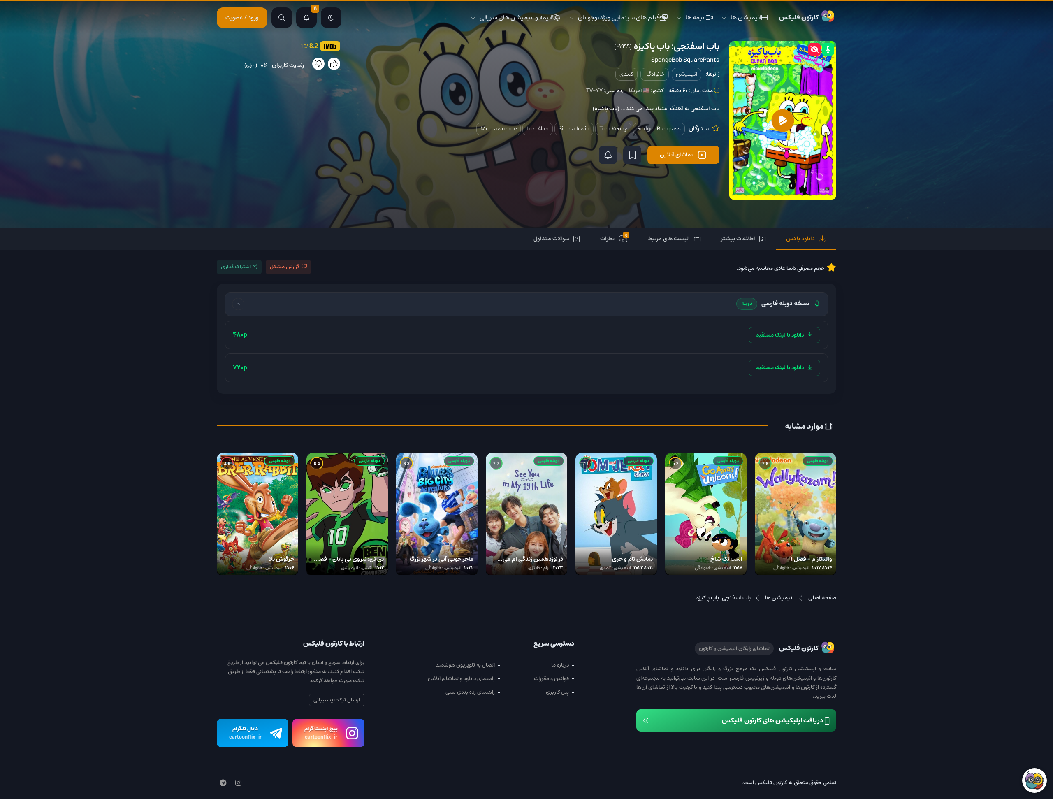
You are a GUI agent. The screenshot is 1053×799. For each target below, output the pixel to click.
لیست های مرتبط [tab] (668, 239)
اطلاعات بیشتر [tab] (738, 239)
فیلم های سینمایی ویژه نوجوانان (619, 17)
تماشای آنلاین (676, 155)
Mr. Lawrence (498, 129)
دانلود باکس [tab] (800, 239)
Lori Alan (537, 129)
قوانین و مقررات (551, 678)
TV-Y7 (594, 90)
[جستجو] (281, 17)
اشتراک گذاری (236, 267)
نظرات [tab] (614, 238)
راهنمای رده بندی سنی (470, 692)
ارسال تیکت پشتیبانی (336, 700)
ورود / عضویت (242, 18)
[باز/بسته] (238, 304)
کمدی (626, 74)
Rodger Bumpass (659, 129)
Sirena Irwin (574, 129)
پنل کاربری (557, 692)
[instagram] (238, 783)
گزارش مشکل (284, 267)
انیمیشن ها (746, 17)
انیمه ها (695, 17)
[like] (334, 64)
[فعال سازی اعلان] (608, 155)
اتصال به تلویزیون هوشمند (465, 665)
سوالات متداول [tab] (551, 239)
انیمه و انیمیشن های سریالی (516, 17)
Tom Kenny (613, 129)
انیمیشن (686, 74)
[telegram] (223, 783)
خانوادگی (655, 74)
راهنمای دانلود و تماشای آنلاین (461, 678)
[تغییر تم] (331, 17)
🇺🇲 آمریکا (639, 90)
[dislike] (318, 64)
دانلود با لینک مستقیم (780, 335)
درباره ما (560, 665)
